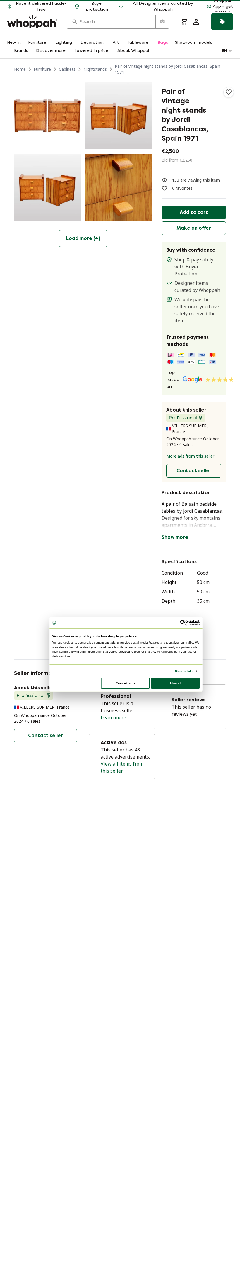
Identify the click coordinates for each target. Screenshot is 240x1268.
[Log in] (196, 22)
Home (20, 69)
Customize (123, 683)
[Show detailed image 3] (47, 187)
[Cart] (184, 22)
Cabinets (67, 69)
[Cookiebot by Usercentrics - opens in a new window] (183, 622)
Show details (183, 670)
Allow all (175, 683)
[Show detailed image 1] (47, 115)
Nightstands (95, 69)
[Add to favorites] (228, 92)
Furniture (42, 69)
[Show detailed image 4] (118, 187)
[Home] (32, 21)
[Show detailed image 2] (118, 115)
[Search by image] (162, 21)
